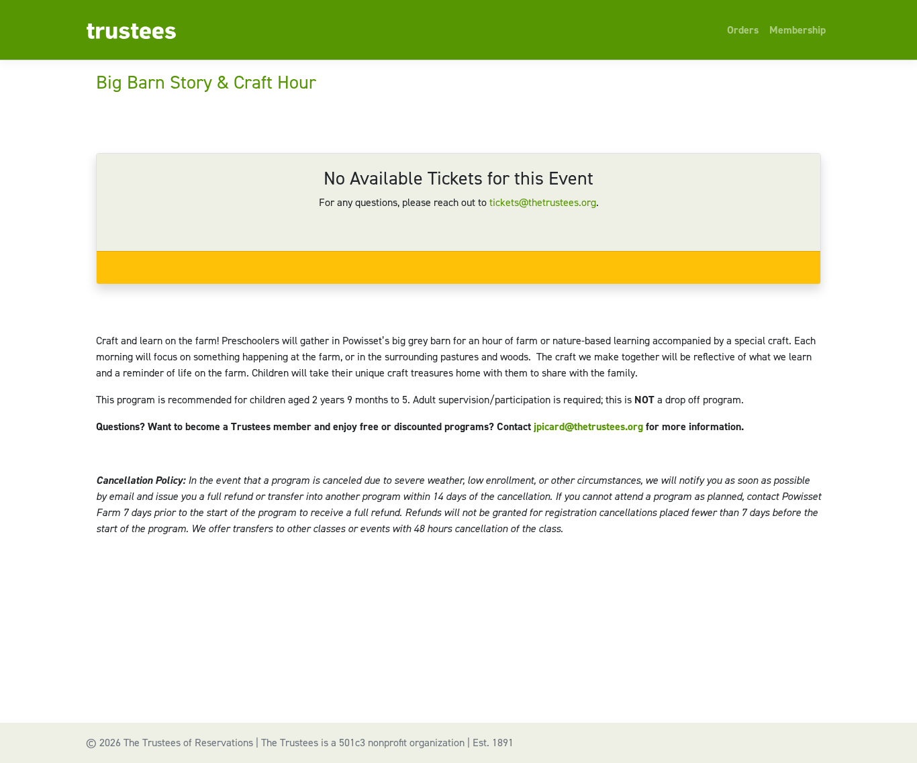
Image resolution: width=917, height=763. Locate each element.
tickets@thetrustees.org (542, 202)
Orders (743, 30)
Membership (797, 30)
